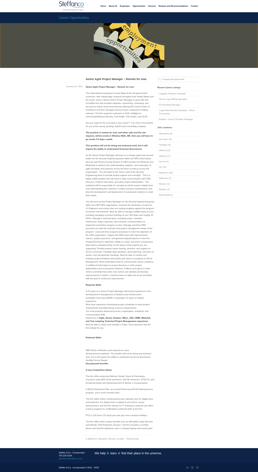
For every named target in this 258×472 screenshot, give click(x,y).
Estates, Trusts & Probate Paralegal (176, 119)
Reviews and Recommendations (173, 6)
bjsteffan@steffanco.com (70, 458)
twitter (187, 467)
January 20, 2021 (74, 86)
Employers (125, 6)
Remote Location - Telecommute (123, 439)
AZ (160, 167)
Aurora (162, 161)
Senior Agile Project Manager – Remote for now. (116, 79)
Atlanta (162, 150)
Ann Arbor (164, 139)
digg (197, 467)
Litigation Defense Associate (172, 93)
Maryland (102, 439)
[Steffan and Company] (71, 6)
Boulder (162, 189)
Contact (194, 6)
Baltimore (92, 439)
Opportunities (139, 6)
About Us (113, 6)
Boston (162, 184)
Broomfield (164, 195)
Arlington (163, 145)
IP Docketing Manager (169, 105)
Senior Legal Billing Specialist (173, 99)
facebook (192, 467)
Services (152, 6)
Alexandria (164, 133)
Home (103, 6)
